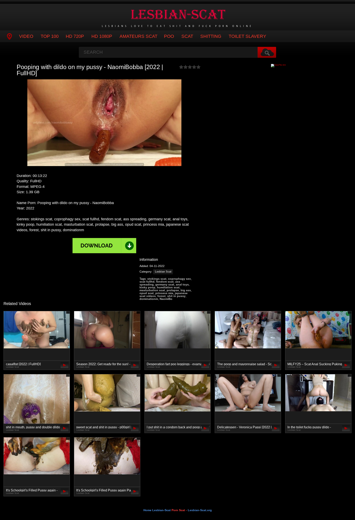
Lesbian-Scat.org (200, 510)
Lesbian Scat (163, 271)
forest (161, 296)
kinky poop (147, 287)
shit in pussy (176, 296)
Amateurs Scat (138, 36)
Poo (169, 36)
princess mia (164, 293)
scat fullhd (146, 281)
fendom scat (165, 281)
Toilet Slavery (247, 36)
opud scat (146, 293)
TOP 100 (50, 36)
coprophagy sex (179, 278)
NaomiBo (166, 298)
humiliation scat (168, 287)
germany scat (164, 284)
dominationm (148, 298)
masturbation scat (152, 290)
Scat (187, 36)
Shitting (210, 36)
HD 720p (75, 36)
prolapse (173, 290)
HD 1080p (101, 36)
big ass (186, 290)
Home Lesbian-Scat (157, 510)
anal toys (182, 284)
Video (26, 36)
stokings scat (156, 278)
